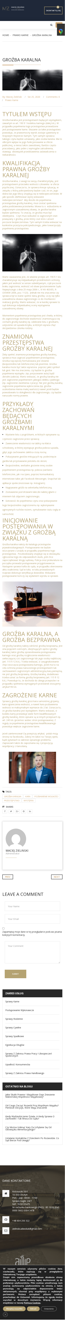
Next (57, 876)
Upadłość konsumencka (17, 1064)
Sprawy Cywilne (13, 1027)
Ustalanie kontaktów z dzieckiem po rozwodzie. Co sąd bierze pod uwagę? (32, 1139)
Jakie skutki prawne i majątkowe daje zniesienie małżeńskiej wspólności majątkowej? (30, 1096)
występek (29, 800)
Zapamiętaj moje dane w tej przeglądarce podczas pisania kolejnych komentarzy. (32, 933)
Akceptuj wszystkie (14, 1309)
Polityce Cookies (32, 1302)
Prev (7, 876)
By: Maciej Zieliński (12, 96)
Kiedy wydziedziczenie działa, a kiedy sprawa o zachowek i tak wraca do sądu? (29, 1117)
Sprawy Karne (12, 1001)
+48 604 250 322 (20, 1220)
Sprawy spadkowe (14, 1036)
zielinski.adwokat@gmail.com (27, 1228)
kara (27, 796)
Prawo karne (20, 35)
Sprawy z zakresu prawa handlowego (24, 1073)
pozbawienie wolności (46, 796)
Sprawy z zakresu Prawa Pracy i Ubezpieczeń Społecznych (28, 1055)
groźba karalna (12, 796)
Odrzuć (33, 1309)
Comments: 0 (53, 96)
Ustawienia (49, 1309)
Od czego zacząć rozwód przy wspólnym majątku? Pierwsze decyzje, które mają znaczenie (32, 1106)
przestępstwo (12, 800)
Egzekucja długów (14, 1045)
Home (5, 35)
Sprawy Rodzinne (14, 1019)
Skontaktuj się (53, 10)
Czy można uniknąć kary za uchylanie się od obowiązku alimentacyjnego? (28, 1128)
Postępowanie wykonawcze (19, 1010)
